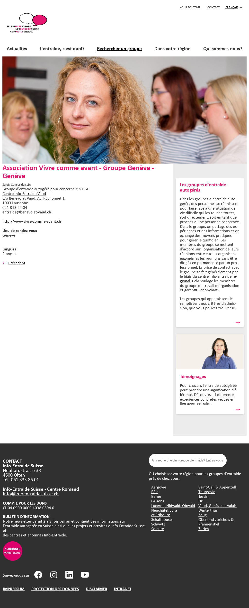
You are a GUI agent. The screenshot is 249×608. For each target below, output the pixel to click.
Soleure (157, 528)
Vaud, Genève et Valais (217, 505)
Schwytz (158, 524)
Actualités (17, 48)
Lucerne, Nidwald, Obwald (173, 505)
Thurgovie (206, 491)
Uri (201, 501)
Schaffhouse (161, 519)
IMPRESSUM (14, 588)
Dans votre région (172, 48)
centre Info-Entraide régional (208, 278)
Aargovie (158, 487)
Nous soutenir (190, 7)
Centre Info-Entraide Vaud (24, 193)
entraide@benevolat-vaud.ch (26, 212)
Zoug (202, 514)
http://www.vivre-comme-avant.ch (31, 221)
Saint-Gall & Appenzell (217, 487)
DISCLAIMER (96, 588)
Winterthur (207, 510)
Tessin (203, 496)
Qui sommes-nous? (222, 48)
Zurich (203, 528)
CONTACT (213, 7)
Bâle (154, 491)
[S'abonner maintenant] (12, 559)
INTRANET (122, 588)
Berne (156, 496)
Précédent (16, 262)
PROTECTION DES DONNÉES (55, 588)
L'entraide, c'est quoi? (62, 48)
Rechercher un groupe (119, 48)
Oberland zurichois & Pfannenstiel (216, 521)
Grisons (157, 501)
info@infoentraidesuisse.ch (31, 493)
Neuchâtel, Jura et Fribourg (164, 512)
